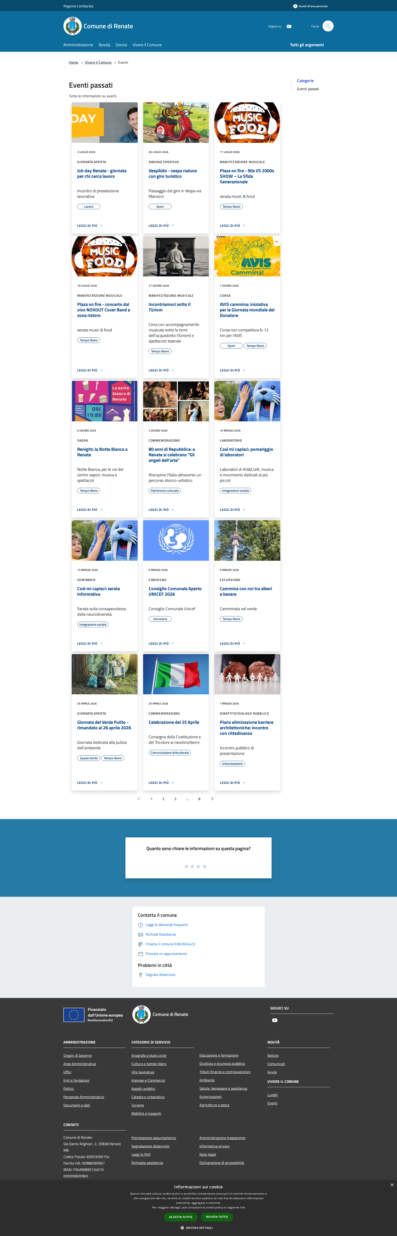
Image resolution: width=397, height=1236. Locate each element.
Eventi (272, 1103)
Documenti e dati (76, 1105)
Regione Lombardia (78, 6)
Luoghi (272, 1095)
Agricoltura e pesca (214, 1105)
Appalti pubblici (143, 1088)
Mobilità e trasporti (146, 1113)
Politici (68, 1088)
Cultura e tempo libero (148, 1063)
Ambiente (207, 1080)
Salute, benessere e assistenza (223, 1088)
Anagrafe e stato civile (148, 1055)
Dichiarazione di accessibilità (221, 1162)
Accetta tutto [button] (180, 1217)
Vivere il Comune (98, 62)
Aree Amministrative (79, 1063)
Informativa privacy (214, 1146)
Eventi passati (308, 89)
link (242, 1207)
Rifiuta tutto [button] (217, 1217)
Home (73, 62)
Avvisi (272, 1072)
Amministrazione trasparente (222, 1138)
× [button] (392, 1185)
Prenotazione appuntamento (153, 1138)
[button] (198, 1227)
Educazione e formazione (218, 1055)
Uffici (67, 1072)
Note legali (207, 1154)
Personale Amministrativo (83, 1097)
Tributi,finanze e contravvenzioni (225, 1072)
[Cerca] (328, 26)
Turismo (137, 1105)
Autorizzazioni (210, 1096)
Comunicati (276, 1063)
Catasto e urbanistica (147, 1097)
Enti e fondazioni (76, 1080)
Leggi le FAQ (141, 1154)
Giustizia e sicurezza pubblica (222, 1063)
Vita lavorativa (142, 1072)
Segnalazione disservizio (150, 1146)
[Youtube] (287, 26)
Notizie (272, 1055)
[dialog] (198, 1208)
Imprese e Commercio (148, 1080)
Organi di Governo (77, 1055)
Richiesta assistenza (147, 1162)
